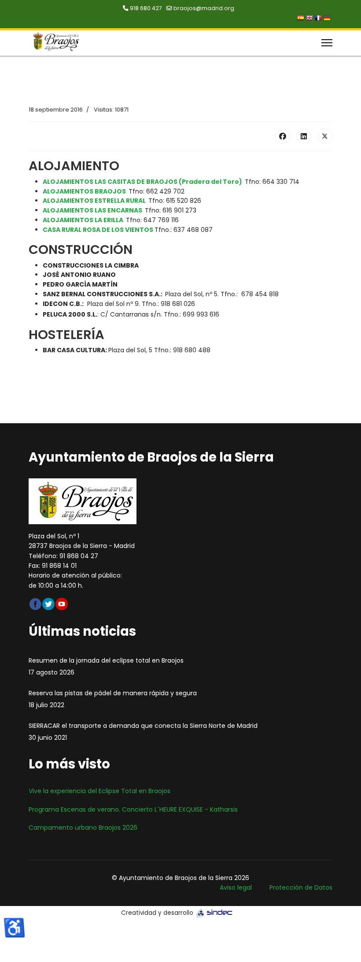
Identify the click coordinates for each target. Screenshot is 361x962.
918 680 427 (146, 8)
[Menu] (326, 43)
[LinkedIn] (303, 136)
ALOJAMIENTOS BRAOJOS (84, 191)
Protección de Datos (300, 887)
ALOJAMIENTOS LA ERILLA (83, 220)
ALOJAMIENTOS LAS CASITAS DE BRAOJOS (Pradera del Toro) (142, 181)
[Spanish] (301, 19)
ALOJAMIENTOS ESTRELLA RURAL (94, 200)
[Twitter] (324, 136)
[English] (310, 19)
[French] (319, 19)
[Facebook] (282, 136)
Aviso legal (236, 887)
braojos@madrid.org (203, 8)
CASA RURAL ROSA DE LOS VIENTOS (99, 229)
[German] (328, 19)
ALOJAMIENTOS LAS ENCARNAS (92, 210)
